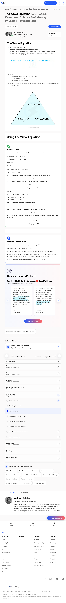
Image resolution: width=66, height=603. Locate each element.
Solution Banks (6, 565)
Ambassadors (6, 552)
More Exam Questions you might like (20, 466)
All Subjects (53, 562)
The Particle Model (39, 483)
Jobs (35, 552)
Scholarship (5, 556)
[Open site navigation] (63, 3)
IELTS (3, 549)
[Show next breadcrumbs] (59, 9)
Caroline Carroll (27, 34)
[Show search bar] (59, 3)
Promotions (37, 549)
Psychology (53, 559)
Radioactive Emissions (13, 475)
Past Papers (5, 562)
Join (3, 559)
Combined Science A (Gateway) (37, 9)
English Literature (55, 556)
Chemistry (53, 543)
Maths (52, 549)
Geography (53, 552)
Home (4, 539)
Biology (52, 539)
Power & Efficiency (12, 479)
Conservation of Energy (50, 475)
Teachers (4, 546)
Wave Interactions (47, 471)
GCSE (7, 9)
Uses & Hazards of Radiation (31, 475)
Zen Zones (5, 568)
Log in (19, 539)
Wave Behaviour (11, 471)
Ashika (23, 33)
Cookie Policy (38, 562)
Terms (36, 556)
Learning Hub (6, 543)
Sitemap (4, 572)
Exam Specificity (39, 543)
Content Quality (39, 546)
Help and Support (39, 565)
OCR (21, 9)
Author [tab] (12, 492)
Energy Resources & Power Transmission (18, 483)
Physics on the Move (27, 479)
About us (36, 539)
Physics (54, 9)
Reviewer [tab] (25, 492)
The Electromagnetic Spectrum (28, 471)
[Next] (58, 300)
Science (15, 9)
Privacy (36, 559)
